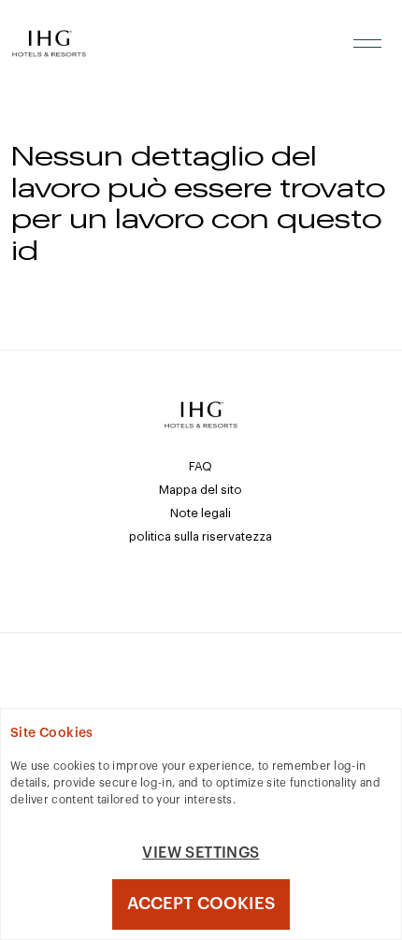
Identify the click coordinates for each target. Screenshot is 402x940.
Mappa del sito (200, 490)
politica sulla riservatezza (200, 536)
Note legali (200, 513)
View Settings (200, 853)
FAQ (200, 466)
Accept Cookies (201, 903)
